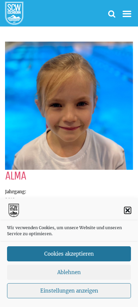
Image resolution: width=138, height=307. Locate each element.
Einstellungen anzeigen (69, 291)
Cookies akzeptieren (69, 254)
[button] (127, 210)
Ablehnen (69, 272)
